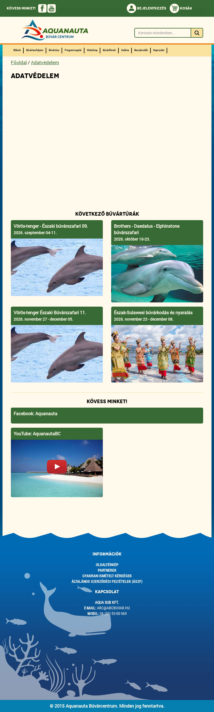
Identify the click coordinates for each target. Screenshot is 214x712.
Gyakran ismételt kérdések (107, 575)
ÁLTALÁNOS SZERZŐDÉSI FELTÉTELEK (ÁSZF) (107, 581)
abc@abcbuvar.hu (113, 608)
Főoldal (19, 62)
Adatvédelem (45, 62)
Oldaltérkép (107, 564)
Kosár (185, 8)
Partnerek (107, 570)
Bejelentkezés (151, 8)
